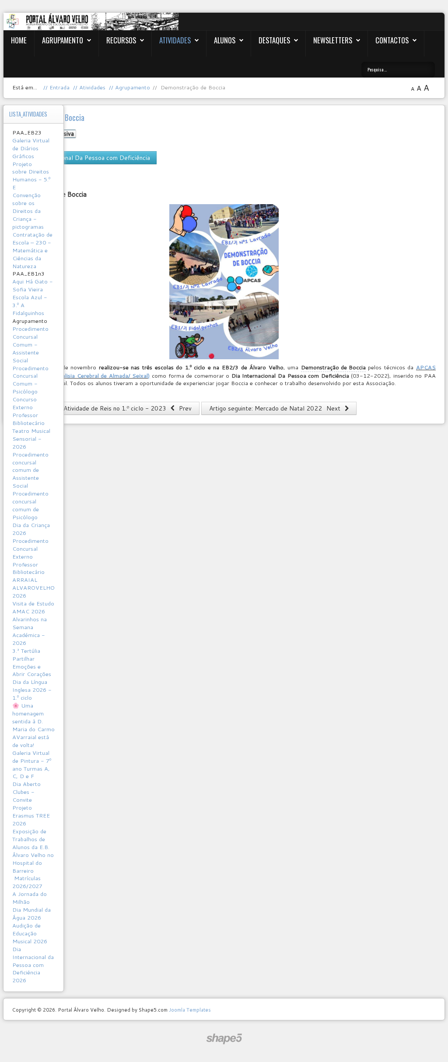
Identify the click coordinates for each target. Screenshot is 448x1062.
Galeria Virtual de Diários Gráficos (30, 148)
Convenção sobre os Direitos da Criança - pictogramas (28, 210)
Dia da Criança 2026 (31, 529)
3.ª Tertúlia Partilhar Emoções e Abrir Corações (31, 662)
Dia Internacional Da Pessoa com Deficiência (88, 157)
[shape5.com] (224, 1039)
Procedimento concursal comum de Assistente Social (30, 470)
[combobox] (398, 70)
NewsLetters (332, 40)
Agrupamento (62, 40)
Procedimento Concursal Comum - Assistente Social (30, 344)
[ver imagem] (224, 281)
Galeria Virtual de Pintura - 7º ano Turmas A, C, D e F (31, 764)
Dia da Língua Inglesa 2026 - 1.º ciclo (32, 689)
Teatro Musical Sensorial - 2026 (31, 438)
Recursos (121, 40)
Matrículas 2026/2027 (27, 882)
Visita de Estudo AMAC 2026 (33, 607)
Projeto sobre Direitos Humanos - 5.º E (31, 175)
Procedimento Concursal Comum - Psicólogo (30, 380)
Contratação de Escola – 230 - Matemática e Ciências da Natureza (32, 250)
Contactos (392, 40)
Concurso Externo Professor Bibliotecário (28, 411)
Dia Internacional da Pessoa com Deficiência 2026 (33, 964)
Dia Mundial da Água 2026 (31, 913)
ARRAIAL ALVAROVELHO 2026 (33, 587)
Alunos (224, 40)
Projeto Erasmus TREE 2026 (31, 815)
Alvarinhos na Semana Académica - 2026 (29, 631)
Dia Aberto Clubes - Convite (26, 792)
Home (19, 40)
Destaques (274, 40)
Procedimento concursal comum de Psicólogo (30, 505)
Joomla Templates (190, 1009)
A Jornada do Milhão (29, 898)
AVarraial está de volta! (30, 741)
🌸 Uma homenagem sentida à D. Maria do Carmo (33, 717)
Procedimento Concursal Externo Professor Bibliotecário (30, 556)
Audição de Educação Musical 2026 (29, 933)
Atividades (175, 40)
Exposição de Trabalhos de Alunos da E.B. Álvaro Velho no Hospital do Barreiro (33, 850)
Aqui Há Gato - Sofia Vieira (32, 285)
